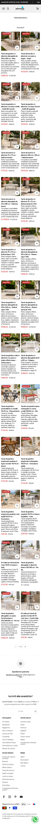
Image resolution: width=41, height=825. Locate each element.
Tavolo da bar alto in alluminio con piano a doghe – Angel (28, 56)
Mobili (22, 733)
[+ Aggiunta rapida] (17, 48)
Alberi (22, 757)
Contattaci (6, 736)
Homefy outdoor (8, 764)
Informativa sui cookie (10, 745)
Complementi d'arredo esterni (10, 789)
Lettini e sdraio (7, 776)
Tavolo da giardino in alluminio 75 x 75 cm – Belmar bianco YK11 (9, 252)
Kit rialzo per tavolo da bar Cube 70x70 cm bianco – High (10, 565)
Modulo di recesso (8, 748)
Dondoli (5, 782)
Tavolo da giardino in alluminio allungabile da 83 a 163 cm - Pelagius (30, 357)
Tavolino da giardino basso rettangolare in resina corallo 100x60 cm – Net (30, 408)
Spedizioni (6, 725)
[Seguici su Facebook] (3, 796)
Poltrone (23, 727)
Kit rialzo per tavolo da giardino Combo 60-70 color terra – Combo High (29, 615)
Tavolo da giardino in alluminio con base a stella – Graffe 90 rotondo (10, 106)
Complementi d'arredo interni (28, 743)
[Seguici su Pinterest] (15, 796)
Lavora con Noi (7, 733)
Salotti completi (7, 773)
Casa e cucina (25, 736)
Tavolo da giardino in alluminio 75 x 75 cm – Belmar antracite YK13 (29, 201)
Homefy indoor (25, 722)
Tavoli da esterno (8, 770)
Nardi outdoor (7, 767)
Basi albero (24, 763)
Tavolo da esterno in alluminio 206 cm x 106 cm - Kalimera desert (30, 155)
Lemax (22, 766)
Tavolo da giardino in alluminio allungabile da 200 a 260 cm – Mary (9, 56)
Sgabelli (23, 730)
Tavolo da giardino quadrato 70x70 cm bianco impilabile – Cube (30, 514)
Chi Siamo (5, 722)
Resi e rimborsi (7, 730)
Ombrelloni (6, 785)
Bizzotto (5, 761)
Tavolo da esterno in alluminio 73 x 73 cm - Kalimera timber (8, 155)
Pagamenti (6, 727)
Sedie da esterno (8, 779)
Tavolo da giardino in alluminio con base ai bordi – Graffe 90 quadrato (30, 106)
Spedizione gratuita (13, 675)
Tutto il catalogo (7, 739)
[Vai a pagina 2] (25, 646)
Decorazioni (24, 760)
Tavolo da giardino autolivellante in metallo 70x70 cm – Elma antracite (10, 408)
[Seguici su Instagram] (9, 796)
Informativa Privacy (9, 742)
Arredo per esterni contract (8, 757)
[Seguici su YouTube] (21, 796)
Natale (22, 739)
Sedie (22, 725)
